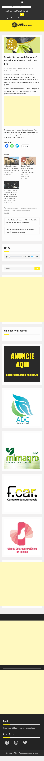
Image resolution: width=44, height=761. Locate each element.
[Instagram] (7, 18)
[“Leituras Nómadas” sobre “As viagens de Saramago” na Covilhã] (11, 161)
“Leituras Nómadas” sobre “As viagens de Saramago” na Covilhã (11, 168)
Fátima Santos (25, 68)
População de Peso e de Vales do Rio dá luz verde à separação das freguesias (21, 221)
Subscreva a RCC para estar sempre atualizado (19, 728)
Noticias (12, 71)
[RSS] (15, 18)
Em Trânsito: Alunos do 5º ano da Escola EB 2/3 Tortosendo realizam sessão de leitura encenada (10, 194)
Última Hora (19, 71)
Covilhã (28, 208)
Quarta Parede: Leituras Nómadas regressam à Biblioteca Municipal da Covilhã (27, 170)
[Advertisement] (22, 111)
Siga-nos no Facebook (15, 330)
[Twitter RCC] (11, 18)
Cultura (6, 71)
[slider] (15, 257)
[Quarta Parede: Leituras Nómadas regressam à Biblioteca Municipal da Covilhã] (28, 161)
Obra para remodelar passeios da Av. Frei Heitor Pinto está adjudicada (20, 231)
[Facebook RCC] (3, 18)
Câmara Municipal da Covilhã (16, 208)
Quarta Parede (16, 210)
